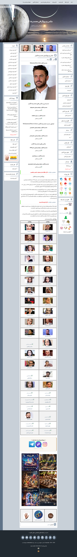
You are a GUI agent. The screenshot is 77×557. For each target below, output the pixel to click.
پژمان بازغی (47, 395)
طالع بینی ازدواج (67, 125)
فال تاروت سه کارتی (12, 65)
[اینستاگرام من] (42, 537)
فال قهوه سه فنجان (67, 103)
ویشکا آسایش (30, 252)
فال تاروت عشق (13, 84)
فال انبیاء (69, 90)
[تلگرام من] (50, 537)
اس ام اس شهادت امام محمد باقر (67, 70)
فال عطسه (14, 169)
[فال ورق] (30, 498)
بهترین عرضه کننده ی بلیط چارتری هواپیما (11, 130)
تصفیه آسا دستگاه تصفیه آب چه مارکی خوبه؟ (11, 103)
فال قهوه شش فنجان (66, 106)
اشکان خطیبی (29, 242)
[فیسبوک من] (46, 537)
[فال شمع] (30, 480)
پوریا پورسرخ (29, 294)
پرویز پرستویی (48, 304)
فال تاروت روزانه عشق (11, 87)
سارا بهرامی (29, 388)
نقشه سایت (32, 546)
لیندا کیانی (30, 262)
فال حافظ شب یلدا (12, 150)
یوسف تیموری (29, 315)
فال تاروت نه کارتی (12, 78)
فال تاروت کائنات (12, 59)
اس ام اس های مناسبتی (45, 2)
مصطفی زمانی (29, 367)
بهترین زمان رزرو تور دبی (11, 119)
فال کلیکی (69, 147)
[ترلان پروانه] (38, 48)
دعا (70, 137)
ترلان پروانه (29, 231)
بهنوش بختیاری (30, 273)
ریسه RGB (68, 166)
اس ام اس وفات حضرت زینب (66, 58)
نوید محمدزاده (48, 433)
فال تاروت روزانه (12, 50)
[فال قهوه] (48, 480)
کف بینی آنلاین (68, 115)
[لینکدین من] (22, 537)
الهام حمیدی (47, 419)
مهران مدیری (47, 294)
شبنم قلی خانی (30, 325)
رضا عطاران (48, 231)
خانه (72, 2)
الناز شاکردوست (29, 426)
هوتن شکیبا (47, 426)
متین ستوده (47, 242)
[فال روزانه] (30, 462)
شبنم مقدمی (29, 409)
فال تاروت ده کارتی (12, 81)
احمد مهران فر (48, 336)
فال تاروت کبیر (13, 53)
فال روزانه (54, 2)
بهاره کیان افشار (30, 283)
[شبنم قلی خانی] (26, 48)
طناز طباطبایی (29, 357)
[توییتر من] (34, 537)
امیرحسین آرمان (29, 433)
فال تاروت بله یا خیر (12, 90)
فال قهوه (69, 100)
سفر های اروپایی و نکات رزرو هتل (12, 115)
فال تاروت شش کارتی (12, 75)
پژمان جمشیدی (48, 357)
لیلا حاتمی (30, 304)
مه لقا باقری (29, 378)
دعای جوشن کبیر (67, 134)
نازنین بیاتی (29, 395)
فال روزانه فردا (13, 178)
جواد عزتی (48, 378)
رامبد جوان (48, 252)
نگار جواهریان (48, 402)
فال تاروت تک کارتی (12, 62)
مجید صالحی (47, 367)
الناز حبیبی (48, 409)
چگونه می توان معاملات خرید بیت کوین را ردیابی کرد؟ (11, 123)
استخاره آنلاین (35, 2)
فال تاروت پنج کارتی (12, 71)
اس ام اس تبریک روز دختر (65, 62)
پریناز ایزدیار (47, 283)
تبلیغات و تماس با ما (27, 2)
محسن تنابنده (48, 325)
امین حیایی (48, 388)
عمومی (48, 525)
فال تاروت (61, 2)
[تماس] (38, 537)
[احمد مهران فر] (51, 48)
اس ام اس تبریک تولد (66, 50)
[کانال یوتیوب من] (26, 537)
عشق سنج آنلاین (67, 156)
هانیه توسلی (47, 262)
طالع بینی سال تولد (67, 232)
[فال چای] (48, 498)
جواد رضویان (47, 315)
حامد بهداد (29, 336)
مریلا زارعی (48, 346)
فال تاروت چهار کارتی (12, 68)
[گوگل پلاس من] (30, 537)
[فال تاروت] (48, 462)
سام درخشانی (29, 346)
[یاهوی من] (54, 537)
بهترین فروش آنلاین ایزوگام (10, 127)
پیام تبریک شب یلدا (12, 153)
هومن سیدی (29, 419)
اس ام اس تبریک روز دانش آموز (66, 54)
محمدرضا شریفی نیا (30, 402)
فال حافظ (67, 2)
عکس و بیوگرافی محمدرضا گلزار (39, 21)
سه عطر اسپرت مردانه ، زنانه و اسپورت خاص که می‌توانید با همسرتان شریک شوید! (11, 109)
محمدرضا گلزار (48, 273)
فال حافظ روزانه (13, 147)
